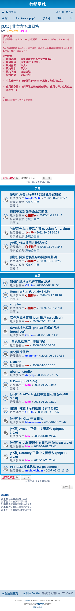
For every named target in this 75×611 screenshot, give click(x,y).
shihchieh (31, 355)
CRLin (29, 285)
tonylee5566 (33, 198)
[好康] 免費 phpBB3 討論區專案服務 (35, 194)
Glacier (15, 362)
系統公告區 (32, 201)
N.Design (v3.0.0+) (23, 381)
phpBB (28, 600)
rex (27, 321)
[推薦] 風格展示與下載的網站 (30, 281)
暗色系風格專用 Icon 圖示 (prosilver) (36, 317)
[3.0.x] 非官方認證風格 (20, 26)
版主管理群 (12, 31)
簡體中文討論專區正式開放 (29, 211)
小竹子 (29, 232)
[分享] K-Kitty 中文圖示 (26, 418)
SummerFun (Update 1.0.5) (30, 291)
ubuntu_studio (21, 371)
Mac (28, 384)
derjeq (29, 375)
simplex (16, 304)
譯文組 (23, 31)
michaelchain (34, 470)
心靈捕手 (30, 215)
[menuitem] (11, 11)
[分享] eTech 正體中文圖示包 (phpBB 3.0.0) (41, 442)
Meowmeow (33, 422)
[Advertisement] (37, 137)
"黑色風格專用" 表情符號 (27, 341)
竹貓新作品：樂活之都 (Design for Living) (40, 228)
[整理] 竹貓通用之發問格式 (28, 243)
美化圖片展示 (19, 352)
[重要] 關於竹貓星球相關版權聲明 (33, 257)
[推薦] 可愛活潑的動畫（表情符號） (35, 408)
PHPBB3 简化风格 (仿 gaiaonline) (34, 467)
